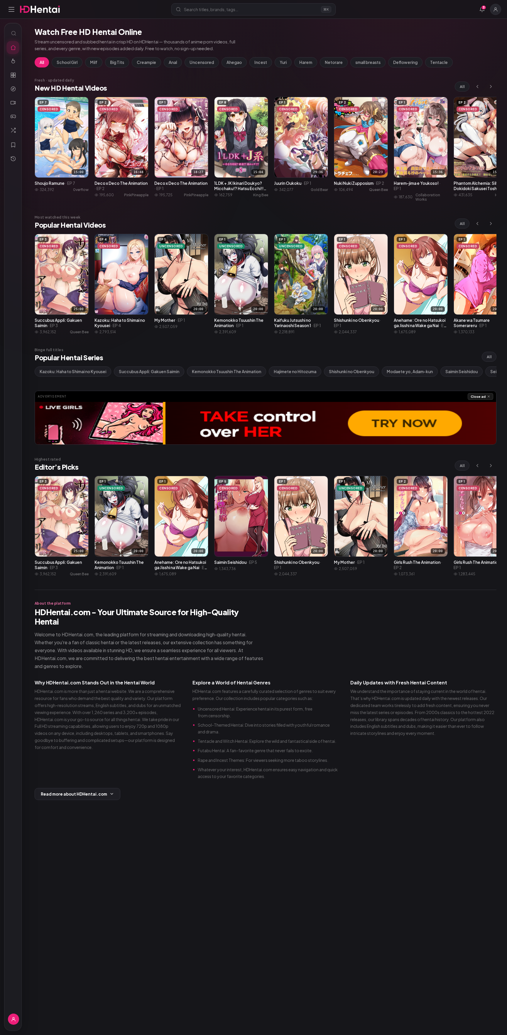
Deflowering (405, 62)
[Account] (495, 9)
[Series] (13, 102)
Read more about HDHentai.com (74, 794)
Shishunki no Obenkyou (351, 371)
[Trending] (13, 61)
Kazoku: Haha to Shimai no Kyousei (73, 371)
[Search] (13, 33)
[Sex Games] (13, 116)
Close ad (478, 396)
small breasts (368, 62)
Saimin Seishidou (461, 371)
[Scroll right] (490, 86)
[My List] (13, 144)
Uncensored (202, 62)
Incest (260, 62)
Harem (305, 62)
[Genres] (13, 88)
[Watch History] (13, 158)
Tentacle (439, 62)
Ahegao (234, 62)
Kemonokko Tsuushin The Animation (226, 371)
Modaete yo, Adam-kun (410, 371)
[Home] (13, 47)
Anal (173, 62)
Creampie (146, 62)
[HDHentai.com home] (40, 9)
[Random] (13, 130)
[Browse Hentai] (13, 75)
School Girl (67, 62)
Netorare (334, 62)
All (42, 62)
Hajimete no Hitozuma (295, 371)
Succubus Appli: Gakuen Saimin (149, 371)
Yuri (283, 62)
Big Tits (117, 62)
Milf (93, 62)
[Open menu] (11, 9)
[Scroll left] (477, 86)
